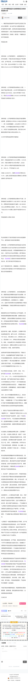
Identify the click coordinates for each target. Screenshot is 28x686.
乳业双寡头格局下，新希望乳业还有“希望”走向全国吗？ (21, 617)
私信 (25, 17)
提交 (25, 661)
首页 (3, 4)
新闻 (6, 4)
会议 (25, 4)
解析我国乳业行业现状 (6, 616)
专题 (9, 4)
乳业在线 (8, 95)
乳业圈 (21, 4)
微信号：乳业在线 (11, 680)
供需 (13, 4)
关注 (20, 17)
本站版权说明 (17, 680)
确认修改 (25, 646)
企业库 (16, 4)
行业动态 (4, 13)
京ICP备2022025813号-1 (14, 676)
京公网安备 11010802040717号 (14, 678)
